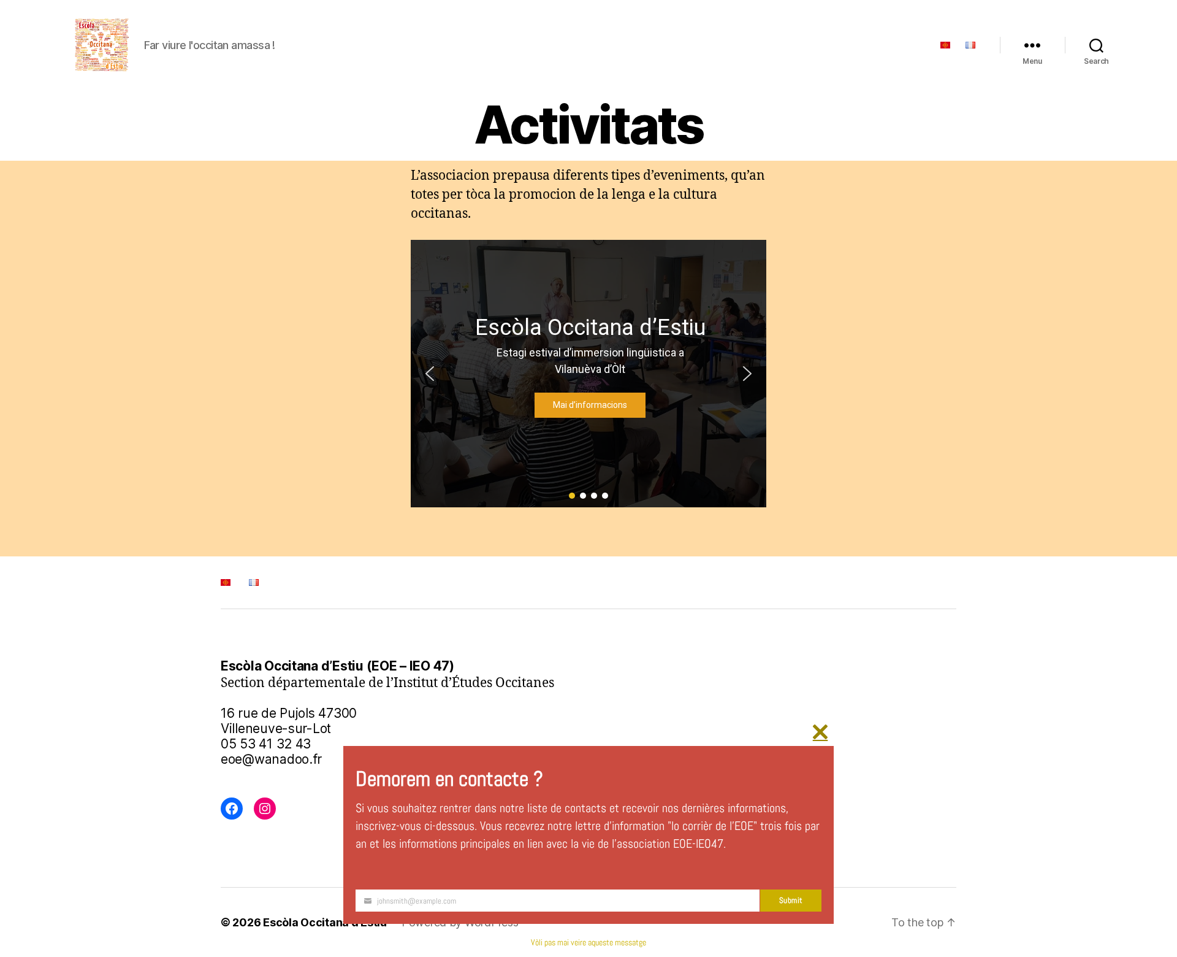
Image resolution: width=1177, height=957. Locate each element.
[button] (430, 373)
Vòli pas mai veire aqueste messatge (588, 942)
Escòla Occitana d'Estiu (325, 922)
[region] (588, 373)
